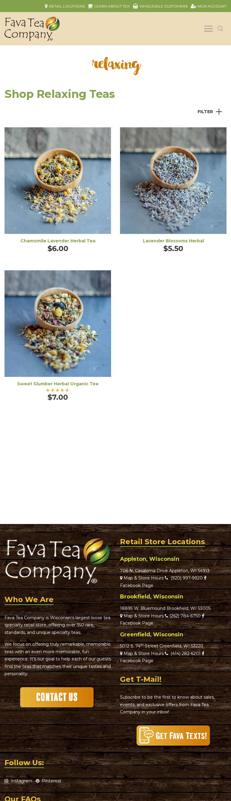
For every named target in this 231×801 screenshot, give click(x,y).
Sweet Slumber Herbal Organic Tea (57, 384)
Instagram (20, 781)
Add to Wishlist (102, 136)
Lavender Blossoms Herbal (173, 241)
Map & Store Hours (143, 578)
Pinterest (50, 781)
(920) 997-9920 (185, 578)
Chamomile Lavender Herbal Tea (57, 241)
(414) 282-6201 (186, 653)
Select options (58, 189)
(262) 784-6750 (185, 616)
